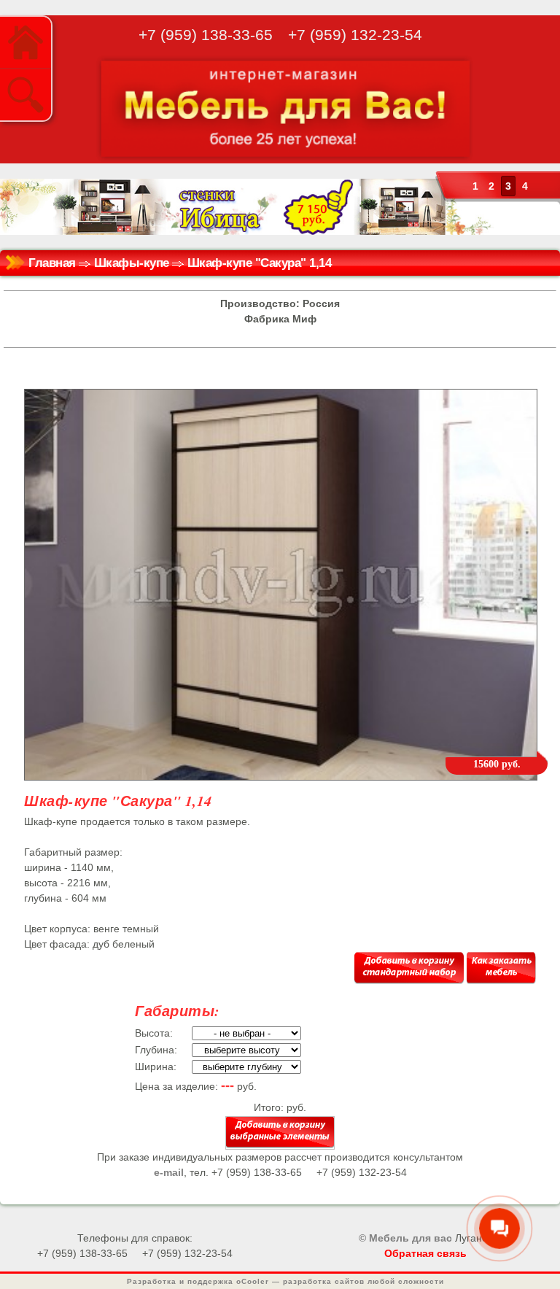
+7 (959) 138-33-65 (206, 34)
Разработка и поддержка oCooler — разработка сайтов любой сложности (285, 1281)
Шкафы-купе (131, 263)
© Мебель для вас (405, 1238)
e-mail (169, 1172)
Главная (52, 263)
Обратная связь (425, 1253)
